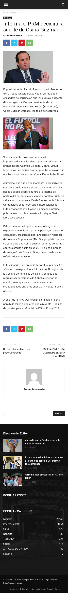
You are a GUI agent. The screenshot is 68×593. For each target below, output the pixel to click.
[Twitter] (14, 43)
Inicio (5, 12)
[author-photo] (34, 384)
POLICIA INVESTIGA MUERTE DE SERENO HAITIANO (54, 353)
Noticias (15, 12)
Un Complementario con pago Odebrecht (16, 351)
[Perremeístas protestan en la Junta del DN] (12, 479)
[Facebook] (6, 43)
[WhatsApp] (29, 43)
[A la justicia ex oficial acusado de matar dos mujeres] (12, 445)
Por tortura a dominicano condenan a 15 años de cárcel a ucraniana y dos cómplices (43, 460)
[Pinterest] (21, 43)
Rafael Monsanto (14, 35)
